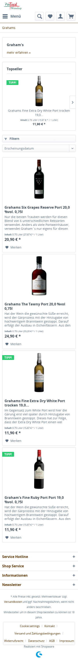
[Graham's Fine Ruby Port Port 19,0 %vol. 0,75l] (39, 469)
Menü (15, 16)
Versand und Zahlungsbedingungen (37, 633)
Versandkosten (13, 602)
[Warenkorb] (71, 16)
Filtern (14, 139)
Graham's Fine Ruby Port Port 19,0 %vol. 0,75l (34, 499)
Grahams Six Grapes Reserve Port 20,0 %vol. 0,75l (37, 209)
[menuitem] (11, 16)
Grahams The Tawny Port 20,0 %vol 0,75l (35, 306)
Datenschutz (36, 641)
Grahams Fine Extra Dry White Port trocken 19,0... (39, 112)
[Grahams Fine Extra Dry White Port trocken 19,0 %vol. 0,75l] (39, 91)
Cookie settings (30, 626)
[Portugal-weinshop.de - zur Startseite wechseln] (11, 6)
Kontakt (49, 626)
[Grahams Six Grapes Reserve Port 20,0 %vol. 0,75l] (39, 179)
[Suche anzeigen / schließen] (39, 16)
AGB (52, 641)
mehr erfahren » (19, 52)
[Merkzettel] (50, 16)
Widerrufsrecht (13, 641)
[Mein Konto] (60, 16)
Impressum (66, 641)
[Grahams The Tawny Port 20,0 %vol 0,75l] (39, 275)
